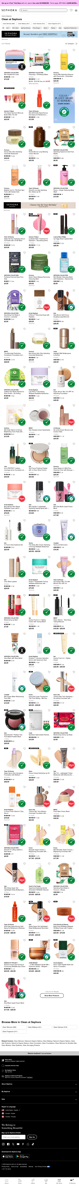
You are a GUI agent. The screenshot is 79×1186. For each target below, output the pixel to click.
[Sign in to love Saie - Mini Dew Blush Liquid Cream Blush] (74, 482)
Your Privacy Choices (41, 1166)
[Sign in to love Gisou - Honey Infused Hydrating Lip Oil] (49, 749)
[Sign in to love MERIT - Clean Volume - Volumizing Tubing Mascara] (74, 595)
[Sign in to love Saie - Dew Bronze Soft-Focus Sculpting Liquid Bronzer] (74, 290)
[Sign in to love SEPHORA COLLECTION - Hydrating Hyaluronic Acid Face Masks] (74, 127)
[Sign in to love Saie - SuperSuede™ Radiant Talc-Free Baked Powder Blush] (24, 710)
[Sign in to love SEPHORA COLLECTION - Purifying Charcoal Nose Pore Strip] (24, 253)
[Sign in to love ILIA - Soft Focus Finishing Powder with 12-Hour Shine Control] (49, 444)
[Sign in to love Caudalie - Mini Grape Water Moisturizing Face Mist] (24, 672)
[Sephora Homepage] (9, 10)
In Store (16, 28)
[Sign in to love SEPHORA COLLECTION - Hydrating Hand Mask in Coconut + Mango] (74, 863)
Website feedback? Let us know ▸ (39, 1053)
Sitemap (31, 1166)
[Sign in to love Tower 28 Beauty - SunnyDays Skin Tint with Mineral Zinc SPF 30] (74, 557)
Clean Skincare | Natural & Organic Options (28, 1041)
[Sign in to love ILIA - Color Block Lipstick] (24, 557)
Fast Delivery (26, 28)
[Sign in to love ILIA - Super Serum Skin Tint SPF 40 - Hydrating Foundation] (74, 367)
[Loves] (71, 10)
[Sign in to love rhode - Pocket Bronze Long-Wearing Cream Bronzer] (49, 127)
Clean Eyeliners (17, 1045)
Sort (7, 28)
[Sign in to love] (74, 50)
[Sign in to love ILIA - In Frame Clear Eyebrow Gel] (24, 520)
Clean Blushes (6, 1045)
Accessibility (23, 1166)
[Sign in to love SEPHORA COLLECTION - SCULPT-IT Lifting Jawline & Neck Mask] (24, 825)
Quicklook (14, 69)
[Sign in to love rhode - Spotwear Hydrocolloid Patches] (49, 710)
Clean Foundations (48, 1043)
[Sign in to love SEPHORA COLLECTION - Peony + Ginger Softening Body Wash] (74, 166)
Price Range (36, 28)
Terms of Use (14, 1166)
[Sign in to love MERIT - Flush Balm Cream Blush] (74, 787)
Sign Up (32, 1137)
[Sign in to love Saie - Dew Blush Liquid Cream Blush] (24, 978)
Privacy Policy (5, 1166)
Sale (60, 28)
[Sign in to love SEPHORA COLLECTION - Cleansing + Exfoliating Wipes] (49, 50)
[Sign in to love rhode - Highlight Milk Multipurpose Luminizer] (74, 329)
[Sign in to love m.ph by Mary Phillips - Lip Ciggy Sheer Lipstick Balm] (74, 214)
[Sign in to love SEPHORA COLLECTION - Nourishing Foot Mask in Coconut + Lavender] (24, 290)
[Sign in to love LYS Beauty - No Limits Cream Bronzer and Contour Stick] (74, 405)
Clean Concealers (35, 1043)
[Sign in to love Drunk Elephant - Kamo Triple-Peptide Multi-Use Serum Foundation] (74, 940)
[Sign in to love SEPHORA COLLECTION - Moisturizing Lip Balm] (24, 595)
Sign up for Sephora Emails (11, 1133)
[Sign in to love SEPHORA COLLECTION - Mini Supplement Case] (24, 50)
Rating (53, 28)
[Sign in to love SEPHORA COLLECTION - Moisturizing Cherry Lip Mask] (74, 710)
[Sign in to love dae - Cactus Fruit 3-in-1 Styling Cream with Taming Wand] (49, 595)
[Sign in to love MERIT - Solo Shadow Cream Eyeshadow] (49, 405)
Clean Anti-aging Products (31, 1045)
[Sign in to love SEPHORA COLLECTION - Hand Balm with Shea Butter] (24, 634)
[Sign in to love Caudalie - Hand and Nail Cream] (74, 520)
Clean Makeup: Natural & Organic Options (56, 1041)
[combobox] (43, 10)
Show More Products (52, 996)
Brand (45, 28)
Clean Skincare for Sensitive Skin (66, 1043)
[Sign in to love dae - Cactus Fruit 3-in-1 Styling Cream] (74, 634)
